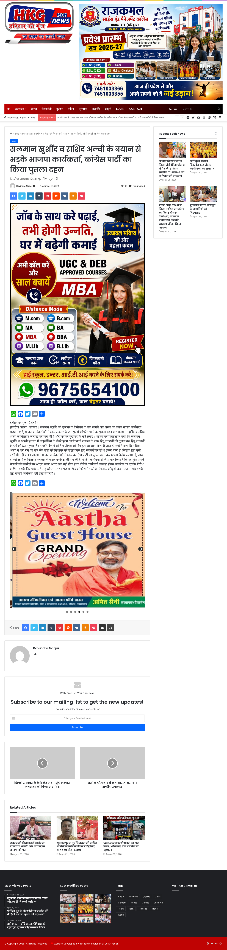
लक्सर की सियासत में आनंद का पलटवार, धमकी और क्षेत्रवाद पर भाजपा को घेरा (27, 846)
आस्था (34, 109)
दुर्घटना (59, 109)
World (121, 914)
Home (15, 133)
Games (145, 902)
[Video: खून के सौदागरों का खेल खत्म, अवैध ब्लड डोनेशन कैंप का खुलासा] (124, 828)
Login (120, 109)
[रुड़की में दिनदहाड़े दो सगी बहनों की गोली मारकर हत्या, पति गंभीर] (103, 898)
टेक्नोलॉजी (46, 109)
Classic (146, 896)
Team (121, 908)
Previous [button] (14, 549)
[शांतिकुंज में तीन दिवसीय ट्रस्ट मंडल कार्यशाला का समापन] (203, 150)
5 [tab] (83, 612)
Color (157, 896)
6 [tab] (87, 612)
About (121, 896)
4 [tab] (79, 612)
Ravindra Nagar (24, 186)
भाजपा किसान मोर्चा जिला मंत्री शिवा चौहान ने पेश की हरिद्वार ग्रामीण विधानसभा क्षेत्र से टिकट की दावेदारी (172, 168)
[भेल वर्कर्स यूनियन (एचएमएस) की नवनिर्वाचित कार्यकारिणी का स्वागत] (68, 898)
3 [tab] (75, 612)
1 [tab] (67, 612)
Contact (135, 109)
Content (122, 902)
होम (8, 109)
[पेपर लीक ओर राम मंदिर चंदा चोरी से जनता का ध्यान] (86, 919)
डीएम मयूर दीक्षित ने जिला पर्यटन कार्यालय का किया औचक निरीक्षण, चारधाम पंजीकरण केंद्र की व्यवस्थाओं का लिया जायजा (171, 216)
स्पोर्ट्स (108, 109)
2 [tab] (71, 612)
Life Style (158, 902)
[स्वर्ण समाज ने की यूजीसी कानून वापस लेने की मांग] (103, 919)
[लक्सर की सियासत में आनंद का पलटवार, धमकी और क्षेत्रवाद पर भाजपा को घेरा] (30, 828)
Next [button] (140, 549)
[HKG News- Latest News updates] (39, 24)
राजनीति (96, 109)
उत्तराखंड (19, 109)
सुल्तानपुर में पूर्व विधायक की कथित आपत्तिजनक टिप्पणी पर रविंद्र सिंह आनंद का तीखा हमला (77, 846)
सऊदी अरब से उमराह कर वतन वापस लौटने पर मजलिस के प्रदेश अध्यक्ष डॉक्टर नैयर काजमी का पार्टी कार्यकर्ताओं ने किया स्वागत (111, 117)
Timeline (143, 908)
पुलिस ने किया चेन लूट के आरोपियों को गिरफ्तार (202, 208)
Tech (131, 908)
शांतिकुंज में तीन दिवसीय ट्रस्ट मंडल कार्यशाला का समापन (202, 164)
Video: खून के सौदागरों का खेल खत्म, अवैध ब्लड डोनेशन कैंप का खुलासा (121, 846)
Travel (155, 908)
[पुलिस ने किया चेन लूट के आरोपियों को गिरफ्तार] (203, 194)
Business (133, 896)
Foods (134, 902)
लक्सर (24, 133)
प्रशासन (83, 109)
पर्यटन (71, 109)
